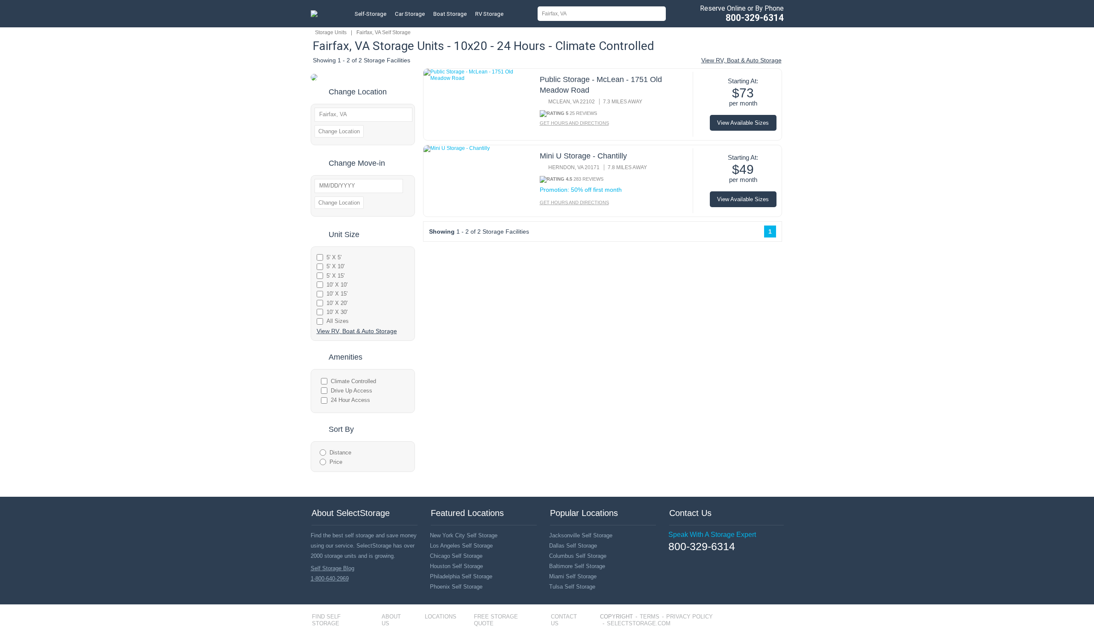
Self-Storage (370, 14)
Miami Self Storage (573, 576)
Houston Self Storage (456, 566)
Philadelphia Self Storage (461, 576)
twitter (684, 559)
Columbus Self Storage (577, 556)
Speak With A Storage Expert (712, 534)
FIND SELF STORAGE (326, 620)
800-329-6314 (755, 17)
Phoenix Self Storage (456, 586)
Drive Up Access (351, 390)
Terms (649, 616)
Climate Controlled (353, 381)
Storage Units (331, 32)
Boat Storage (450, 14)
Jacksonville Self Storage (580, 535)
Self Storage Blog (332, 568)
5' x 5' (333, 257)
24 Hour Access (350, 400)
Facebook (671, 559)
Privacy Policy (689, 616)
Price (335, 462)
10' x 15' (336, 293)
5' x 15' (335, 276)
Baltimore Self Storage (577, 566)
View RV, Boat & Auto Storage (741, 60)
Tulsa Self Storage (572, 586)
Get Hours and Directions (574, 123)
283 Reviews (588, 179)
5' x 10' (335, 266)
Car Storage (410, 14)
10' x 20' (336, 303)
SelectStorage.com (639, 623)
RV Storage (489, 14)
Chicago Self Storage (456, 556)
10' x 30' (336, 312)
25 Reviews (583, 113)
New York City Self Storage (463, 535)
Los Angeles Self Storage (461, 545)
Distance (340, 452)
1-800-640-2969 (330, 578)
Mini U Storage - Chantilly (583, 156)
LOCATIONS (440, 616)
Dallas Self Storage (573, 545)
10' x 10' (336, 284)
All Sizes (337, 321)
